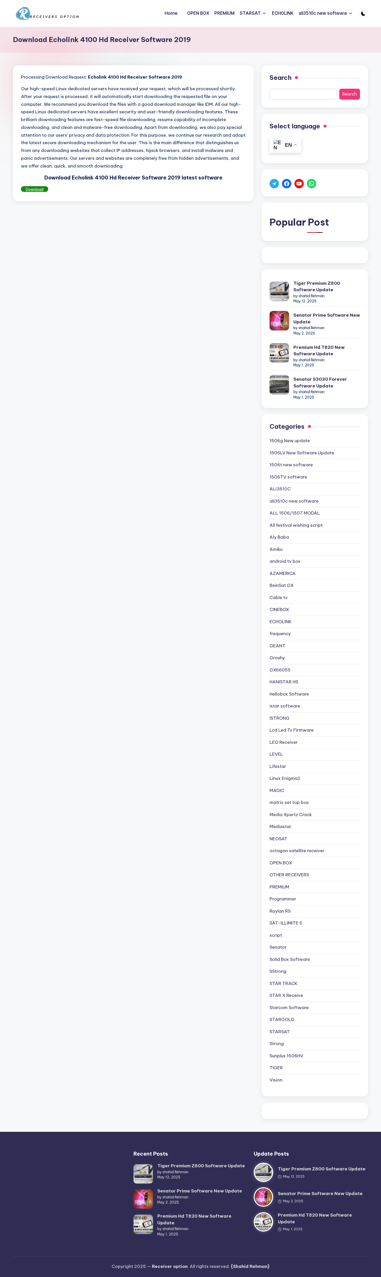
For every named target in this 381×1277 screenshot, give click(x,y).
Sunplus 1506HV (286, 1056)
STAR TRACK (284, 983)
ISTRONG (280, 718)
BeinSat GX (282, 585)
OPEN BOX (281, 863)
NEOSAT (278, 839)
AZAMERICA (283, 573)
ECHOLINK (281, 621)
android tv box (285, 561)
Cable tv (279, 597)
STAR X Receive (286, 995)
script (276, 935)
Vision (276, 1080)
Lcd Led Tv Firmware (292, 730)
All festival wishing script (296, 525)
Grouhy (277, 658)
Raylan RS (280, 911)
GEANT (277, 646)
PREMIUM (279, 887)
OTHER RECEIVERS (289, 875)
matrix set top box (289, 802)
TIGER (276, 1068)
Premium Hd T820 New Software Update (319, 350)
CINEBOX (279, 609)
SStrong (278, 971)
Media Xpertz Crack (291, 814)
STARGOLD (282, 1019)
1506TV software (288, 477)
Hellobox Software (289, 694)
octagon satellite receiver (297, 850)
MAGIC (277, 790)
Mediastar (280, 826)
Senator (278, 947)
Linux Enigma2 (285, 778)
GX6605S (280, 670)
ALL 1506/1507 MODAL (295, 513)
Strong (277, 1043)
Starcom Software (289, 1007)
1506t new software (291, 465)
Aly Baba (279, 537)
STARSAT (280, 1032)
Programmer (283, 899)
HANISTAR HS (284, 682)
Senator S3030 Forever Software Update (320, 382)
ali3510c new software (294, 501)
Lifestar (278, 766)
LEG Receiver (284, 742)
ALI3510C (280, 489)
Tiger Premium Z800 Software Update (316, 286)
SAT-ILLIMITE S (286, 923)
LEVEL (276, 754)
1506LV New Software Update (302, 453)
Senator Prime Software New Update (326, 318)
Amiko (276, 549)
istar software (285, 706)
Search (281, 77)
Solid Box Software (290, 959)
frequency (280, 633)
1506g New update (290, 440)
